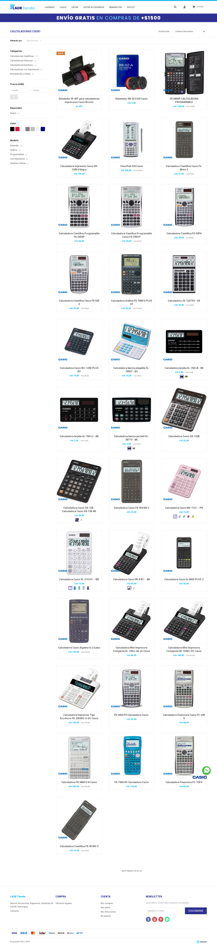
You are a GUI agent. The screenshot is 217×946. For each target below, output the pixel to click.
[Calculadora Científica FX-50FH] (184, 207)
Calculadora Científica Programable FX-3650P (79, 235)
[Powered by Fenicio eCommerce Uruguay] (202, 941)
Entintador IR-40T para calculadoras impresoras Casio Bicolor (79, 100)
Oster (74, 7)
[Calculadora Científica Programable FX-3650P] (79, 207)
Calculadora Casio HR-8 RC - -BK (131, 579)
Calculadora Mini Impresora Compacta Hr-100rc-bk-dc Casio (131, 649)
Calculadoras (32, 41)
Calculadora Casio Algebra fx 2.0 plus (79, 647)
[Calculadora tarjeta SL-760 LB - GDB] (186, 376)
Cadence (50, 7)
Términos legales (63, 903)
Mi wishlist (106, 916)
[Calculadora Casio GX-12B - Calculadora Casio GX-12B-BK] (79, 481)
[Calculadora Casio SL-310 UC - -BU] (74, 588)
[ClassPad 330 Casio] (131, 139)
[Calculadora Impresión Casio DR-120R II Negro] (79, 139)
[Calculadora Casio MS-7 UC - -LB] (179, 516)
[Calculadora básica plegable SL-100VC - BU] (131, 341)
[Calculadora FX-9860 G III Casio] (79, 756)
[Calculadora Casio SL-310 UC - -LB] (83, 588)
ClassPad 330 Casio (131, 166)
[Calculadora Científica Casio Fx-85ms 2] (184, 139)
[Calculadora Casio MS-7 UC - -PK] (184, 481)
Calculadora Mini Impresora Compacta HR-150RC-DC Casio (184, 649)
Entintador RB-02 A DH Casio (131, 98)
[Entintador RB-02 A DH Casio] (131, 72)
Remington (115, 7)
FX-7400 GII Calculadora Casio (131, 782)
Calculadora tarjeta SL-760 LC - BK (79, 436)
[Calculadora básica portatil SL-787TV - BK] (131, 410)
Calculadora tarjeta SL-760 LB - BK (184, 368)
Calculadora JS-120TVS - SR (184, 300)
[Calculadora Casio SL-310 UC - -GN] (79, 588)
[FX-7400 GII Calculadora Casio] (131, 756)
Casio (63, 7)
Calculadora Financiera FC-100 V (183, 782)
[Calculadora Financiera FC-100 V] (184, 756)
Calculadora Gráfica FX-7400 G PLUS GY (131, 302)
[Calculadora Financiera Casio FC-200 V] (184, 688)
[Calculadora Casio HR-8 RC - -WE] (133, 588)
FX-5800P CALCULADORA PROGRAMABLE (184, 100)
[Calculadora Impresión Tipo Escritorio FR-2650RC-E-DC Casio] (79, 688)
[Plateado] (33, 129)
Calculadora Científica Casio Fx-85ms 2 (184, 168)
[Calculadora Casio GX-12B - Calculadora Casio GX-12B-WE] (81, 520)
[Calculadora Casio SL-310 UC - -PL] (88, 588)
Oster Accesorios (93, 7)
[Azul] (43, 129)
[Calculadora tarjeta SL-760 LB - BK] (184, 341)
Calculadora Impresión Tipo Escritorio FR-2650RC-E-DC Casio (79, 717)
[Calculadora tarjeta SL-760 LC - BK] (79, 410)
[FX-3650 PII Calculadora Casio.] (131, 688)
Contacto (14, 911)
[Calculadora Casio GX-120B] (184, 410)
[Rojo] (17, 129)
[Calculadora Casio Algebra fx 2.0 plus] (79, 621)
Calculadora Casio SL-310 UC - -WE (79, 579)
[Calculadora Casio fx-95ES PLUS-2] (184, 553)
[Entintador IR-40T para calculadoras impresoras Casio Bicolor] (79, 72)
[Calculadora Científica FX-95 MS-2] (79, 820)
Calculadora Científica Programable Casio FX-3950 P (131, 235)
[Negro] (12, 129)
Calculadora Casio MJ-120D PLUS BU (79, 370)
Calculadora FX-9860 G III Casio (79, 782)
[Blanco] (22, 129)
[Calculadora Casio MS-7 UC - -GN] (184, 516)
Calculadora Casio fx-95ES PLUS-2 (184, 579)
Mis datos (105, 907)
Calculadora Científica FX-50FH (184, 233)
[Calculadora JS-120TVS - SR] (184, 274)
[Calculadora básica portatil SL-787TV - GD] (133, 448)
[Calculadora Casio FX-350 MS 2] (131, 481)
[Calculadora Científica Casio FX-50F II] (79, 274)
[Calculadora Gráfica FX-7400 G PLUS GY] (131, 274)
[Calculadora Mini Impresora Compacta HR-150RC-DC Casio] (184, 621)
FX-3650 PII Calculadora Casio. (131, 715)
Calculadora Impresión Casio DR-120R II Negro (79, 168)
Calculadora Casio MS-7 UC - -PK (184, 507)
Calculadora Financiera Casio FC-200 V (184, 717)
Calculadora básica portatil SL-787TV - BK (131, 438)
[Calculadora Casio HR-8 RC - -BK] (131, 553)
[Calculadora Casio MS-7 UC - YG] (192, 516)
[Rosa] (38, 129)
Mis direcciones (108, 912)
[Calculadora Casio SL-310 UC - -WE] (79, 553)
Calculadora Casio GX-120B (184, 436)
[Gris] (27, 129)
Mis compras (107, 903)
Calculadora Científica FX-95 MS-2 (79, 846)
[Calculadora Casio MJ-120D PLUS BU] (79, 341)
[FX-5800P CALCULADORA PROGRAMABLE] (184, 72)
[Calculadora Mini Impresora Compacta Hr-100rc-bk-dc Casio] (131, 621)
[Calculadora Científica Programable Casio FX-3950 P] (131, 207)
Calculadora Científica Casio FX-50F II (79, 302)
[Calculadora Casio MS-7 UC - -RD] (188, 516)
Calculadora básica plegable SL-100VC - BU (131, 370)
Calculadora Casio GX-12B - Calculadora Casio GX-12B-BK (79, 509)
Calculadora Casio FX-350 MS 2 (131, 507)
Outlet (131, 7)
